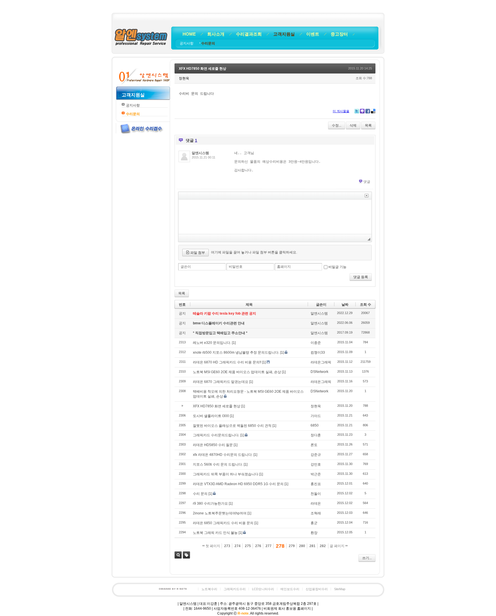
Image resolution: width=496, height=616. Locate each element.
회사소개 (215, 34)
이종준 (316, 343)
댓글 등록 (360, 277)
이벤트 (312, 34)
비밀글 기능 (337, 267)
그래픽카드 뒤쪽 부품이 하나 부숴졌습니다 (225, 474)
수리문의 (208, 43)
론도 (314, 445)
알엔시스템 (200, 153)
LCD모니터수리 (263, 589)
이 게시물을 (341, 111)
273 (227, 546)
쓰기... (367, 558)
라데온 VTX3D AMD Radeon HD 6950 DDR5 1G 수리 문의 (238, 484)
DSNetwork (319, 372)
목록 (368, 125)
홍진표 (316, 484)
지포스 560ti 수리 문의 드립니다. (218, 464)
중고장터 (339, 34)
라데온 (316, 503)
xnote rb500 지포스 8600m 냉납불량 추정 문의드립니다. (236, 352)
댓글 (366, 182)
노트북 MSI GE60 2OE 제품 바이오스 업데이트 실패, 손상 (237, 372)
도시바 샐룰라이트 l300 (211, 416)
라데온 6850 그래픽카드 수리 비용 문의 (223, 523)
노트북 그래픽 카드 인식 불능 (215, 533)
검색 (178, 555)
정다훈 (316, 435)
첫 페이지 (212, 546)
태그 (186, 555)
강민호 (316, 464)
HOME (189, 34)
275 (248, 546)
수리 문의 (200, 494)
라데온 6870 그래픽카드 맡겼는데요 (220, 382)
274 (238, 546)
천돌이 (316, 494)
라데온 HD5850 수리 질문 (213, 445)
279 (292, 546)
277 (269, 546)
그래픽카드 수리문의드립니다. (216, 435)
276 (258, 546)
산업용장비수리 (317, 589)
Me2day (362, 111)
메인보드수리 (289, 589)
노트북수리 (209, 589)
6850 (315, 425)
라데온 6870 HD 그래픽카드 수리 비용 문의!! (227, 362)
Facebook (367, 111)
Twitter (356, 111)
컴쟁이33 (318, 352)
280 (302, 546)
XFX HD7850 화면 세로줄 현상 (202, 69)
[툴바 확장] (367, 195)
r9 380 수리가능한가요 (210, 503)
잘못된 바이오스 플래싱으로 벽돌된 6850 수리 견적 (232, 426)
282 (323, 546)
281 (312, 546)
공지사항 (187, 43)
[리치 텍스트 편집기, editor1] (275, 216)
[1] (234, 343)
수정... (336, 125)
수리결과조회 (249, 34)
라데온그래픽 (321, 362)
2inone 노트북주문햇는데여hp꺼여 (220, 513)
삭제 (353, 125)
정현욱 (316, 406)
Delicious (373, 111)
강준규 (316, 455)
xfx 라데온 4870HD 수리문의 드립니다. (223, 455)
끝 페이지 (337, 546)
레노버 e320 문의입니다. (212, 343)
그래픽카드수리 (235, 589)
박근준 (316, 474)
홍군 (314, 523)
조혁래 (316, 513)
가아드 (316, 416)
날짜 (345, 305)
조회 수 (365, 305)
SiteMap (339, 589)
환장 (314, 533)
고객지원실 (284, 34)
